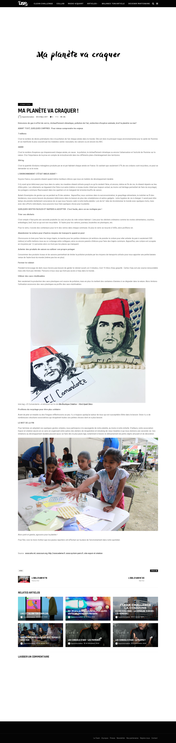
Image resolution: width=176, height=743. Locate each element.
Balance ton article (113, 3)
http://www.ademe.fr (56, 553)
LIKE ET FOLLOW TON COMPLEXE (34, 613)
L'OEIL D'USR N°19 (39, 579)
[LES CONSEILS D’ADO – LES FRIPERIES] (88, 635)
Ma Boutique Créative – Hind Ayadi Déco (76, 404)
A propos (105, 738)
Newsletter (121, 738)
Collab (60, 3)
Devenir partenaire (139, 3)
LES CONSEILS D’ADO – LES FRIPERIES (84, 640)
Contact (154, 738)
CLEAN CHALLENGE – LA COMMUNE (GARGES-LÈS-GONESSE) (134, 612)
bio (21, 571)
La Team (96, 738)
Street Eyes (25, 104)
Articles (92, 3)
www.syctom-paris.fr (74, 553)
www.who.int (30, 553)
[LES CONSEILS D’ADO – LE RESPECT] (135, 635)
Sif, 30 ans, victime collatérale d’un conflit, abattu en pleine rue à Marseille (87, 612)
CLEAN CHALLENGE (43, 3)
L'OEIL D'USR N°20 (136, 579)
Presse (112, 738)
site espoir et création (93, 553)
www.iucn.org (41, 553)
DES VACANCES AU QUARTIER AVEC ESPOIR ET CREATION (40, 639)
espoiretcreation (28, 117)
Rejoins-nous (145, 738)
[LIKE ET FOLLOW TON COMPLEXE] (40, 609)
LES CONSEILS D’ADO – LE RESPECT (130, 640)
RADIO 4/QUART (75, 3)
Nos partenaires (133, 738)
